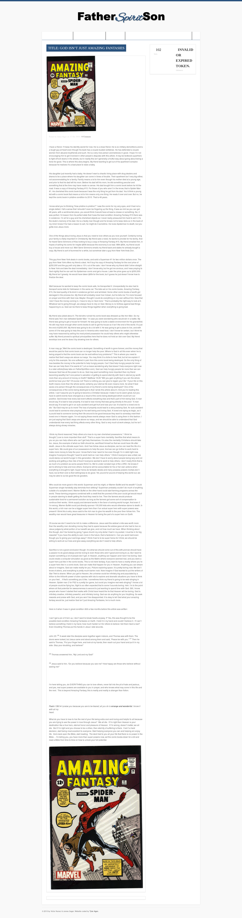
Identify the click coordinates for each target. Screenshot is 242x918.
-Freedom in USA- (89, 35)
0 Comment (86, 136)
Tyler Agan (94, 911)
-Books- (115, 35)
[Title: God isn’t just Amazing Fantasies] (71, 130)
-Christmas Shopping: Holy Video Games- (158, 35)
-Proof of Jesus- (57, 35)
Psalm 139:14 (55, 706)
